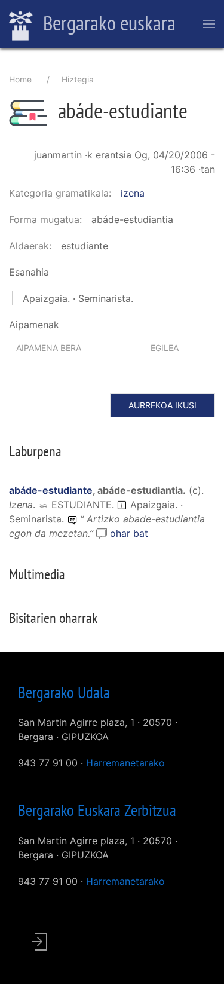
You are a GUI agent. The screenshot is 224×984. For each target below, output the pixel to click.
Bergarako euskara (107, 22)
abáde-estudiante (51, 490)
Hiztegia (78, 79)
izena (133, 193)
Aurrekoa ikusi (162, 405)
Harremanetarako (125, 763)
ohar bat (129, 533)
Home (20, 79)
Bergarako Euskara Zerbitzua (97, 810)
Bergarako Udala (64, 692)
